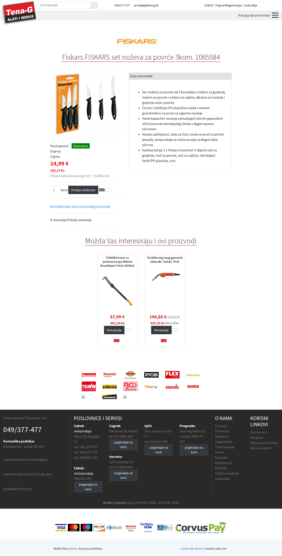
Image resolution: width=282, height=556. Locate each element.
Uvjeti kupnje (225, 447)
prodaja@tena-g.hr (146, 5)
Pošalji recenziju (79, 220)
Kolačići (221, 468)
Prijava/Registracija (228, 5)
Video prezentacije (264, 442)
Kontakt (221, 457)
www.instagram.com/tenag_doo (27, 474)
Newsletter (223, 463)
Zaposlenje (223, 441)
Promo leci (258, 432)
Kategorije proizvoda (254, 15)
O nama (221, 426)
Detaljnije (114, 330)
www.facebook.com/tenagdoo (25, 459)
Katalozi (256, 437)
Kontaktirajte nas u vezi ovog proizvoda (80, 206)
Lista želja (250, 5)
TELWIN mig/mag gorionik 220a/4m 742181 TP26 (164, 260)
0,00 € (208, 5)
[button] (275, 15)
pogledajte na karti (88, 487)
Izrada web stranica (192, 548)
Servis (219, 452)
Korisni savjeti (261, 448)
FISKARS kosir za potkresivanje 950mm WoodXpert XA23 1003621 (117, 262)
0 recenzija (58, 220)
